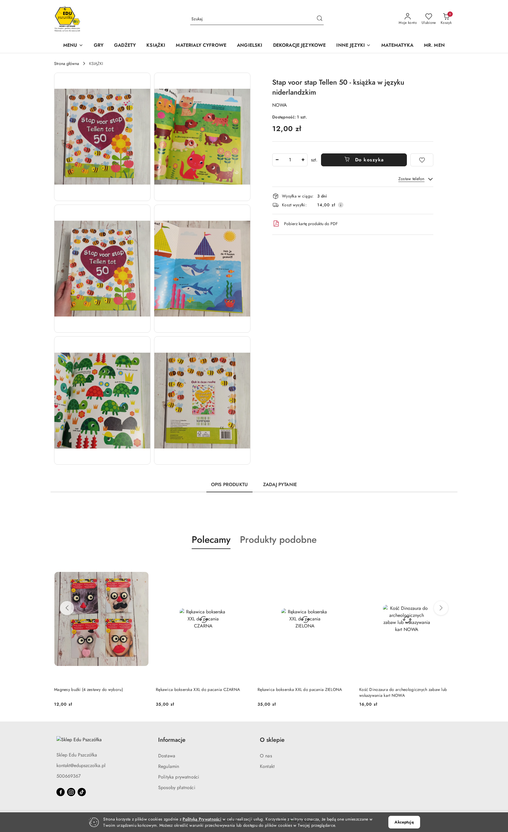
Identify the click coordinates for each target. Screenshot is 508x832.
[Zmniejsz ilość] (277, 160)
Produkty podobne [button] (278, 539)
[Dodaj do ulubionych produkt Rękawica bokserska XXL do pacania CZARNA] (142, 562)
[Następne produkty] (441, 608)
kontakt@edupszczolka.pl (81, 765)
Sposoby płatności (176, 787)
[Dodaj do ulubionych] (421, 159)
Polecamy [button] (211, 539)
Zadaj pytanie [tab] (280, 484)
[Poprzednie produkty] (67, 608)
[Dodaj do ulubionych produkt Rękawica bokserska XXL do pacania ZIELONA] (243, 562)
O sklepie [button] (272, 740)
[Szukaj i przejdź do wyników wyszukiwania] (319, 19)
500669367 (68, 776)
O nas (266, 755)
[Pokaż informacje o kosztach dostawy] (340, 205)
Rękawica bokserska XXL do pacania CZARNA (96, 689)
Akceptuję (404, 822)
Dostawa (166, 755)
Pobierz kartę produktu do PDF (311, 224)
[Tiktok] (82, 792)
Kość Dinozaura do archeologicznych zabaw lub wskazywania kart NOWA (301, 692)
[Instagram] (71, 792)
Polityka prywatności (178, 777)
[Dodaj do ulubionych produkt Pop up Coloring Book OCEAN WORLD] (447, 562)
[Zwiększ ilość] (302, 160)
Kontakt (267, 766)
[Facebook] (60, 792)
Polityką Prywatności (202, 819)
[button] (73, 45)
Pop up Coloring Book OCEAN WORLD (395, 689)
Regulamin (168, 766)
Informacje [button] (172, 740)
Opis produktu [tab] (229, 484)
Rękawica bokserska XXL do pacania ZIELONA (198, 689)
